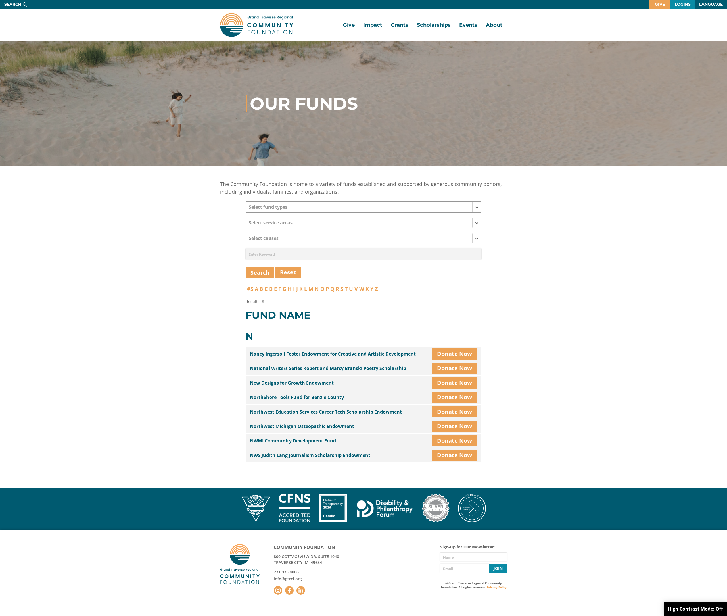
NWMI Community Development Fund (293, 441)
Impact (372, 25)
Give (660, 4)
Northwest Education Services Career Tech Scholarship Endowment (326, 412)
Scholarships (434, 25)
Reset (288, 272)
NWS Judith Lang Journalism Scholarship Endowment (310, 455)
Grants (399, 25)
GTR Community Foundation (256, 25)
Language (711, 4)
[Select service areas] (363, 222)
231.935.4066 (286, 572)
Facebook (289, 590)
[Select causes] (363, 238)
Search (12, 4)
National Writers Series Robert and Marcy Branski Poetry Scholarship (328, 368)
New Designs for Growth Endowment (292, 383)
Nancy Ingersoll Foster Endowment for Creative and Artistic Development (333, 354)
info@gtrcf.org (288, 578)
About (494, 25)
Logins (683, 4)
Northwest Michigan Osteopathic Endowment (302, 426)
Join (498, 568)
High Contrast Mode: (695, 609)
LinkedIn (300, 590)
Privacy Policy (497, 587)
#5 (250, 288)
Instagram (278, 590)
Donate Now (454, 354)
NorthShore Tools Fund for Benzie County (297, 397)
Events (468, 25)
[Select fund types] (363, 207)
